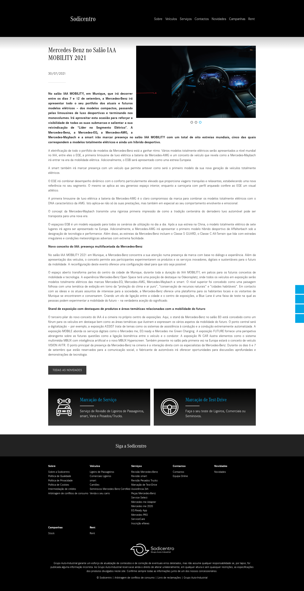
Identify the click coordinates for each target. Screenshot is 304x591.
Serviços (186, 19)
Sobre (158, 19)
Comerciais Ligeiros (100, 476)
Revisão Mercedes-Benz (144, 471)
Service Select (139, 497)
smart (93, 480)
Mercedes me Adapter (143, 502)
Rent (251, 19)
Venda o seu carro (100, 493)
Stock (51, 533)
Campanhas (237, 19)
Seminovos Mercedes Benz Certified (110, 489)
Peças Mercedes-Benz (143, 493)
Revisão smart (139, 476)
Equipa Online (180, 476)
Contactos (202, 19)
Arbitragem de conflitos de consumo (68, 493)
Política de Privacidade (60, 480)
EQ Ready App (139, 510)
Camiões (94, 484)
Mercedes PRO (139, 514)
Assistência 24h (139, 489)
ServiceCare (138, 519)
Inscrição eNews (140, 523)
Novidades (219, 19)
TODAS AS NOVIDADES (67, 370)
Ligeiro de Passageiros (102, 471)
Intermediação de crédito (62, 489)
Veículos (171, 19)
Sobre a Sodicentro (59, 471)
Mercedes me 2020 (142, 506)
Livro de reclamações (169, 577)
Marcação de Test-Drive (144, 484)
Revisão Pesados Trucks (144, 480)
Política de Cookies (58, 484)
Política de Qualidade (59, 476)
